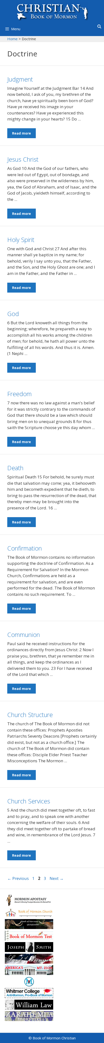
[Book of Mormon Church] (29, 916)
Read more (21, 133)
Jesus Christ (22, 159)
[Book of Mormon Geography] (29, 927)
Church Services (28, 801)
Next (57, 878)
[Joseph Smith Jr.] (29, 950)
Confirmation (24, 548)
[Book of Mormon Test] (29, 939)
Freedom (19, 394)
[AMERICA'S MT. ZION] (29, 973)
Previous (18, 878)
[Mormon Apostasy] (29, 904)
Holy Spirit (20, 239)
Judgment (20, 79)
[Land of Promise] (29, 962)
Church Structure (30, 714)
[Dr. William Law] (29, 1008)
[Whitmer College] (29, 996)
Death (15, 468)
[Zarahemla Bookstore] (29, 1019)
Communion (23, 634)
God (13, 314)
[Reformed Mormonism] (29, 985)
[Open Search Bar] (99, 26)
